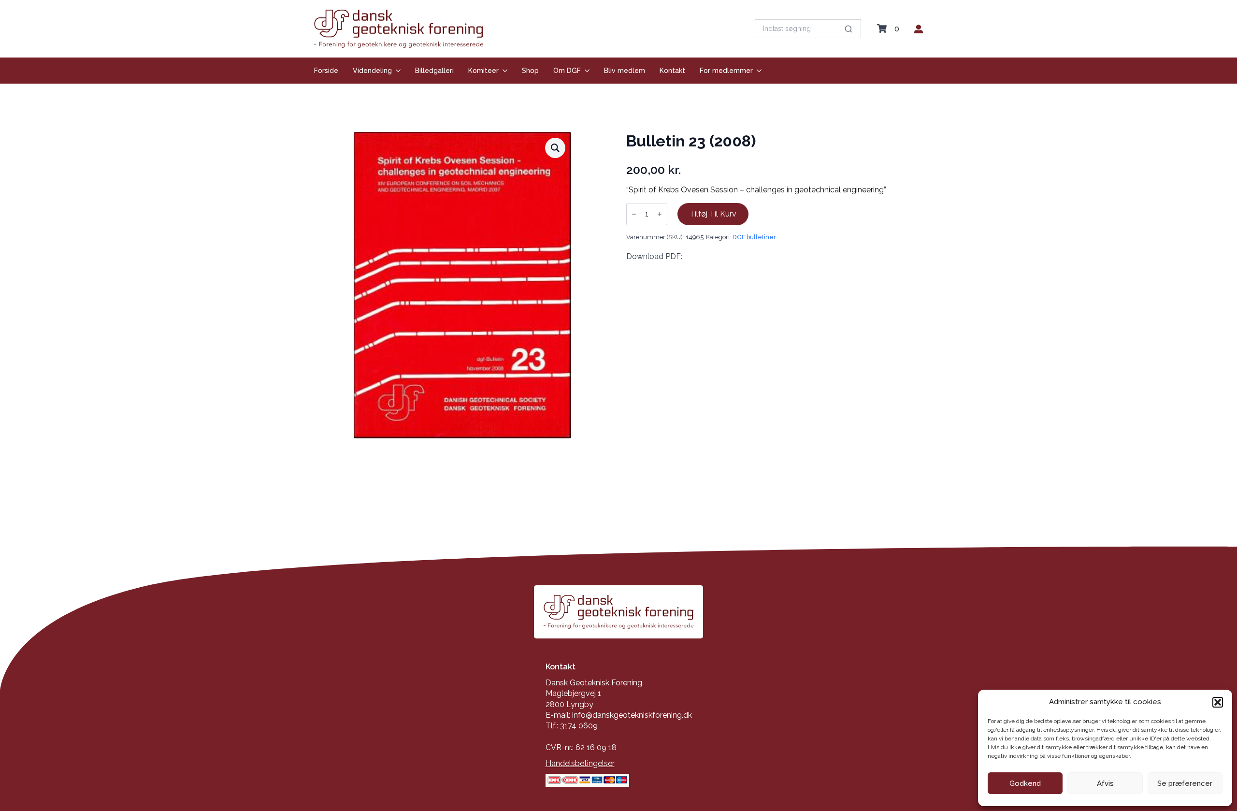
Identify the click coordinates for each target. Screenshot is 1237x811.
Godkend (1025, 783)
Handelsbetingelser (580, 763)
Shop (530, 70)
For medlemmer (726, 70)
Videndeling (372, 70)
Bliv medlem (624, 70)
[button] (1218, 702)
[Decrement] (634, 214)
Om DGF (567, 70)
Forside (326, 70)
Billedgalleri (434, 70)
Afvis (1105, 783)
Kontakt (672, 70)
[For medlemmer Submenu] (757, 70)
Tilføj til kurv (713, 213)
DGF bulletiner (754, 237)
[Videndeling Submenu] (396, 70)
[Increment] (659, 214)
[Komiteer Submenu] (503, 70)
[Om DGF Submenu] (585, 70)
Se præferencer (1184, 783)
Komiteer (483, 70)
